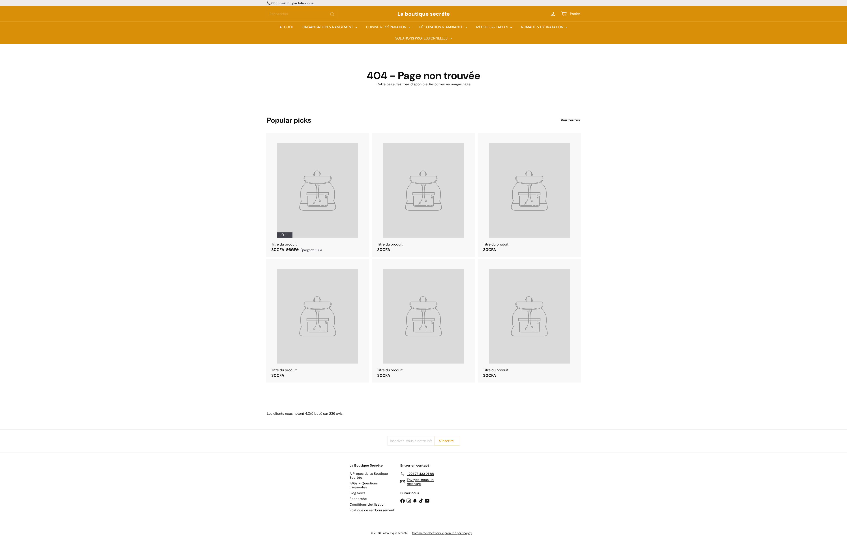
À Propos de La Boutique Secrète (369, 475)
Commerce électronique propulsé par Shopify (442, 533)
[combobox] (302, 14)
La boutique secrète (423, 14)
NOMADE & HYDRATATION (542, 27)
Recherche (358, 499)
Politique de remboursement (372, 510)
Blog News (357, 493)
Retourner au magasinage (449, 84)
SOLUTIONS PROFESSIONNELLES (421, 38)
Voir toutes (570, 120)
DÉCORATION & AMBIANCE (441, 27)
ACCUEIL (286, 27)
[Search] (332, 14)
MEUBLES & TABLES (492, 27)
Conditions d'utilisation (368, 504)
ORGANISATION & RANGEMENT (328, 27)
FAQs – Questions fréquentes (364, 485)
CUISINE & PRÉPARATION (386, 27)
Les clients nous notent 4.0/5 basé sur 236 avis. (305, 413)
